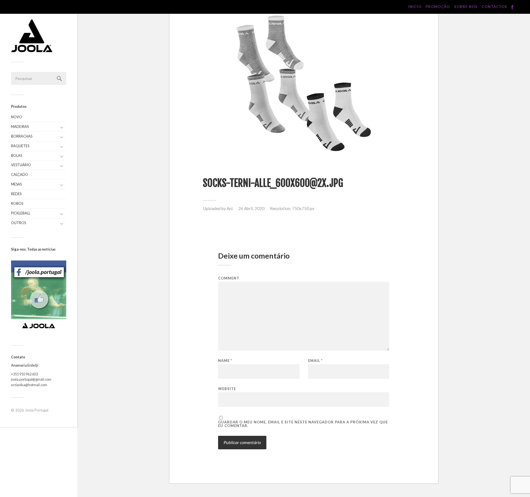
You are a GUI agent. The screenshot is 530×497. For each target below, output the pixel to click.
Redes (16, 194)
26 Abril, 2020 (251, 208)
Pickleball (20, 213)
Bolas (16, 155)
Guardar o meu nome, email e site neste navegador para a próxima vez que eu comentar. (303, 424)
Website (227, 388)
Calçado (19, 174)
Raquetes (20, 146)
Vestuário (21, 165)
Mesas (16, 184)
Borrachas (21, 136)
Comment (228, 278)
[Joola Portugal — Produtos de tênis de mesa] (31, 35)
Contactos (494, 6)
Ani (230, 208)
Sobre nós (466, 6)
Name (225, 360)
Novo (16, 117)
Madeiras (20, 126)
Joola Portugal (36, 410)
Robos (17, 203)
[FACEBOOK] (512, 7)
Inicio (415, 6)
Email (315, 360)
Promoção (438, 6)
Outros (18, 223)
